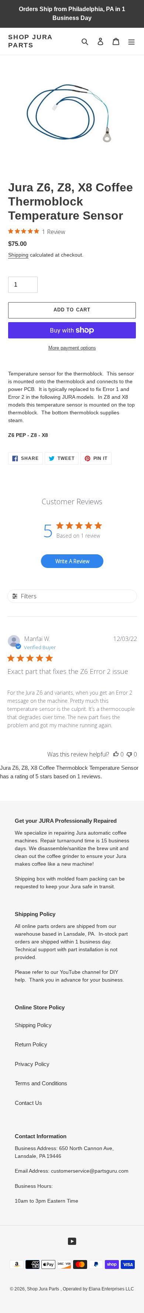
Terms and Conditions (41, 1083)
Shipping (18, 255)
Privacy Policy (32, 1064)
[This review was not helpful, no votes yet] (129, 754)
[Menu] (131, 41)
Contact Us (28, 1103)
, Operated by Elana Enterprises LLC (97, 1289)
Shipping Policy (33, 1025)
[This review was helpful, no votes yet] (116, 754)
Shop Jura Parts (30, 41)
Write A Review (72, 561)
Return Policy (31, 1044)
